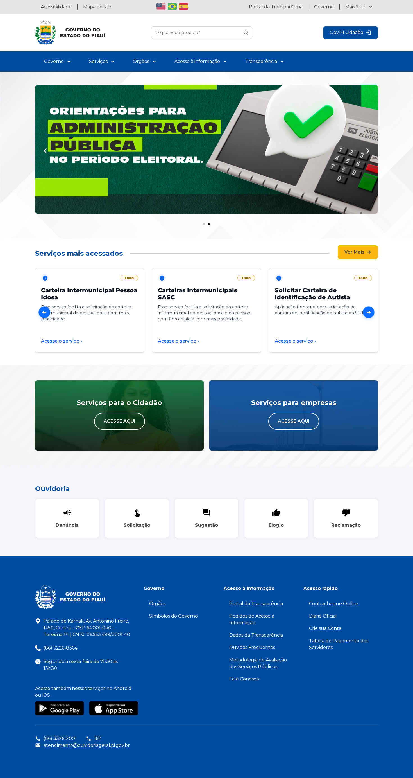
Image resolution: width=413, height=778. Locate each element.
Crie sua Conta (325, 628)
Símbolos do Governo (173, 616)
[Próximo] (369, 312)
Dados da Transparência (256, 635)
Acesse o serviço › (61, 341)
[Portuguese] (173, 5)
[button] (45, 151)
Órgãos (141, 61)
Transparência (261, 61)
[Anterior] (44, 312)
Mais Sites (355, 7)
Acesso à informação (197, 61)
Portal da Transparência (276, 7)
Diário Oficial (323, 616)
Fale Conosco (244, 679)
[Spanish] (184, 5)
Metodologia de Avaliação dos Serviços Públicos (258, 663)
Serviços (98, 61)
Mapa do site (97, 7)
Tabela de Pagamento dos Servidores (338, 644)
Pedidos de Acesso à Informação (251, 619)
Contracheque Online (333, 603)
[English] (162, 5)
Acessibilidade (56, 7)
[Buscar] (246, 33)
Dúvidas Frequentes (252, 647)
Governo (324, 7)
